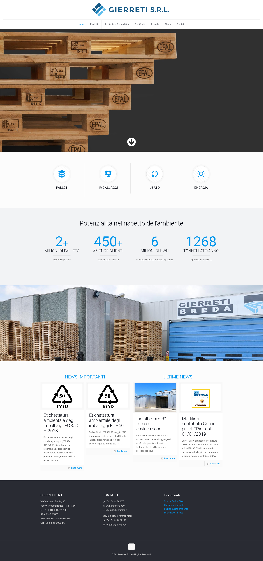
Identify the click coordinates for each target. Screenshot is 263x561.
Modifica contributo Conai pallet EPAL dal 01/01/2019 (198, 426)
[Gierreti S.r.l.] (131, 10)
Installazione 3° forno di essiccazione (151, 423)
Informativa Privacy (173, 512)
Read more (76, 468)
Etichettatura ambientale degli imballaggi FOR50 (106, 420)
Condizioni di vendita (174, 505)
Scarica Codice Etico (174, 501)
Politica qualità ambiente (176, 509)
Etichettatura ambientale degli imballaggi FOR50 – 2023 (61, 422)
